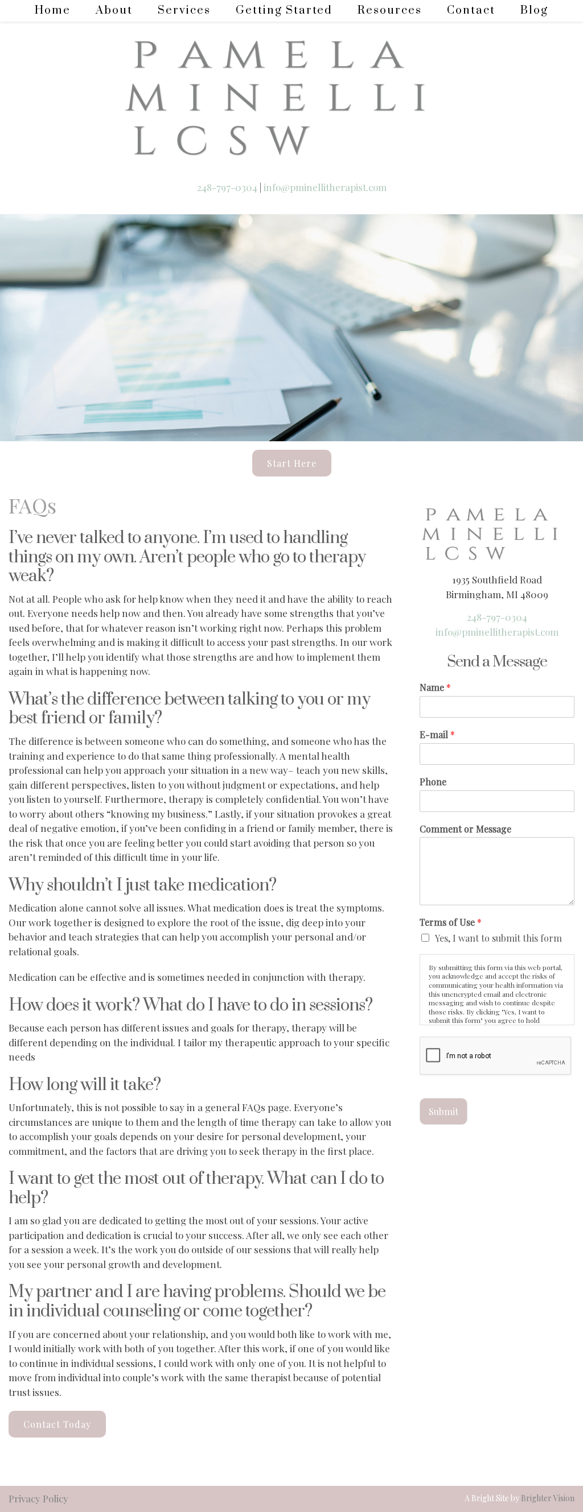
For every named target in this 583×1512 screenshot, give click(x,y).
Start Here (292, 463)
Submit (443, 1111)
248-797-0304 (228, 187)
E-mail (437, 734)
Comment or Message (465, 829)
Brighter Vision (547, 1498)
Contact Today (57, 1424)
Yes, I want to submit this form (498, 938)
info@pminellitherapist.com (325, 187)
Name (435, 687)
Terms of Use (451, 922)
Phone (433, 782)
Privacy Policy (38, 1498)
